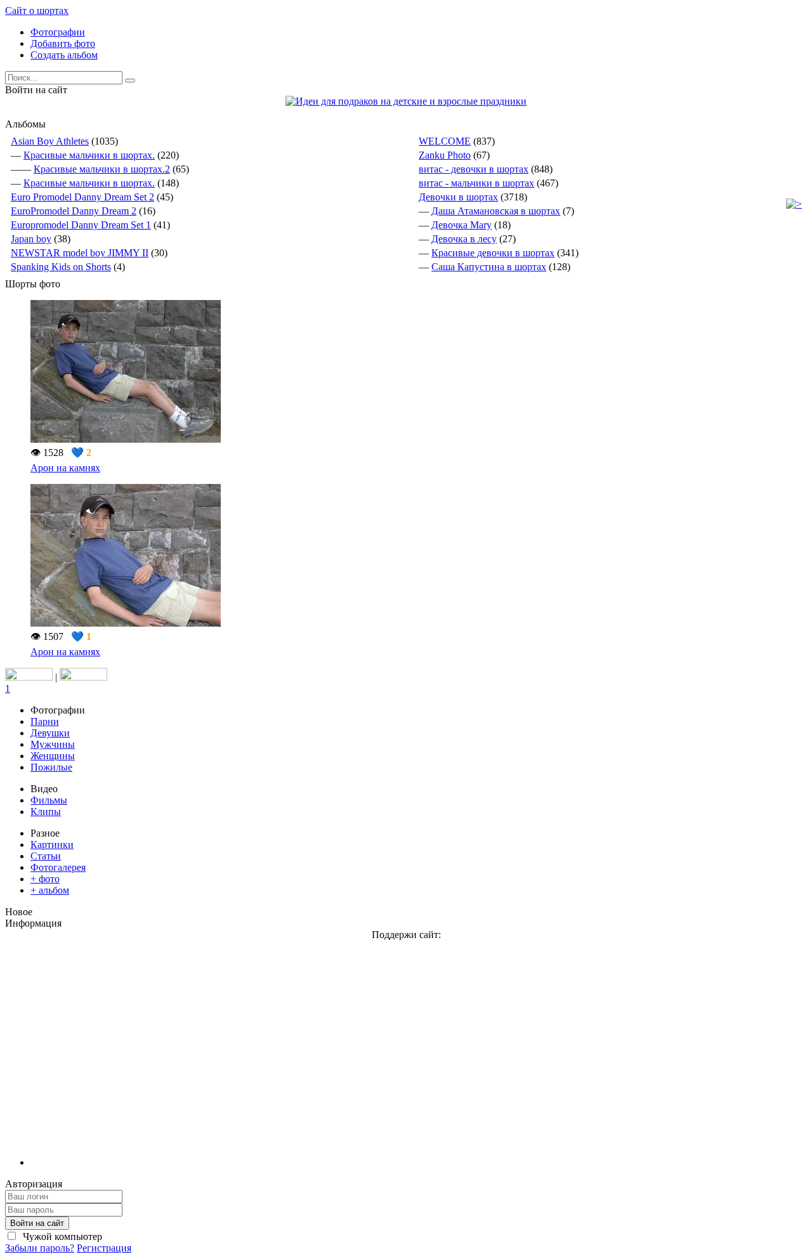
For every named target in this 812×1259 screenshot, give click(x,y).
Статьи (45, 856)
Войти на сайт (37, 1223)
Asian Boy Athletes (50, 141)
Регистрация (104, 1248)
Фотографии (57, 32)
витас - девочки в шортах (473, 169)
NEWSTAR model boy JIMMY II (79, 252)
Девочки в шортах (458, 197)
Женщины (52, 755)
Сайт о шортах (37, 10)
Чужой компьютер (61, 1236)
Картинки (52, 844)
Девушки (50, 732)
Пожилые (51, 767)
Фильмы (48, 800)
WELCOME (445, 141)
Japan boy (31, 238)
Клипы (45, 811)
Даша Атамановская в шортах (495, 210)
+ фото (45, 878)
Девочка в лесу (464, 238)
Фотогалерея (58, 867)
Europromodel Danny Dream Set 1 (81, 224)
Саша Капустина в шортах (488, 266)
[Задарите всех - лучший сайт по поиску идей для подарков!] (406, 101)
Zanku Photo (445, 155)
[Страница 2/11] (794, 204)
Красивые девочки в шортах (492, 252)
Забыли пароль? (39, 1248)
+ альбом (49, 890)
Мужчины (52, 744)
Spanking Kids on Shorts (61, 266)
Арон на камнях (65, 467)
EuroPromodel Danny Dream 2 (73, 210)
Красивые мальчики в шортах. (89, 155)
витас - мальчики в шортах (476, 183)
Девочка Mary (461, 224)
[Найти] (130, 80)
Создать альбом (64, 54)
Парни (44, 721)
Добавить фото (62, 43)
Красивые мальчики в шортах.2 (102, 169)
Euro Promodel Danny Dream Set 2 (82, 197)
